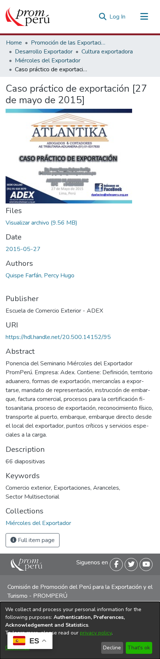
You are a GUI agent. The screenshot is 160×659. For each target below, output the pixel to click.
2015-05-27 (23, 249)
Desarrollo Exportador (44, 52)
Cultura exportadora (107, 52)
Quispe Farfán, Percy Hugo (40, 275)
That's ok (139, 647)
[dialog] (80, 630)
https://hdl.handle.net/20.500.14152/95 (58, 337)
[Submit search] (102, 16)
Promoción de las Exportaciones (68, 43)
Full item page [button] (35, 540)
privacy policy (96, 632)
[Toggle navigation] (144, 17)
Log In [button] (117, 17)
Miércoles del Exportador (47, 60)
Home (14, 43)
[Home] (28, 16)
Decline (112, 647)
